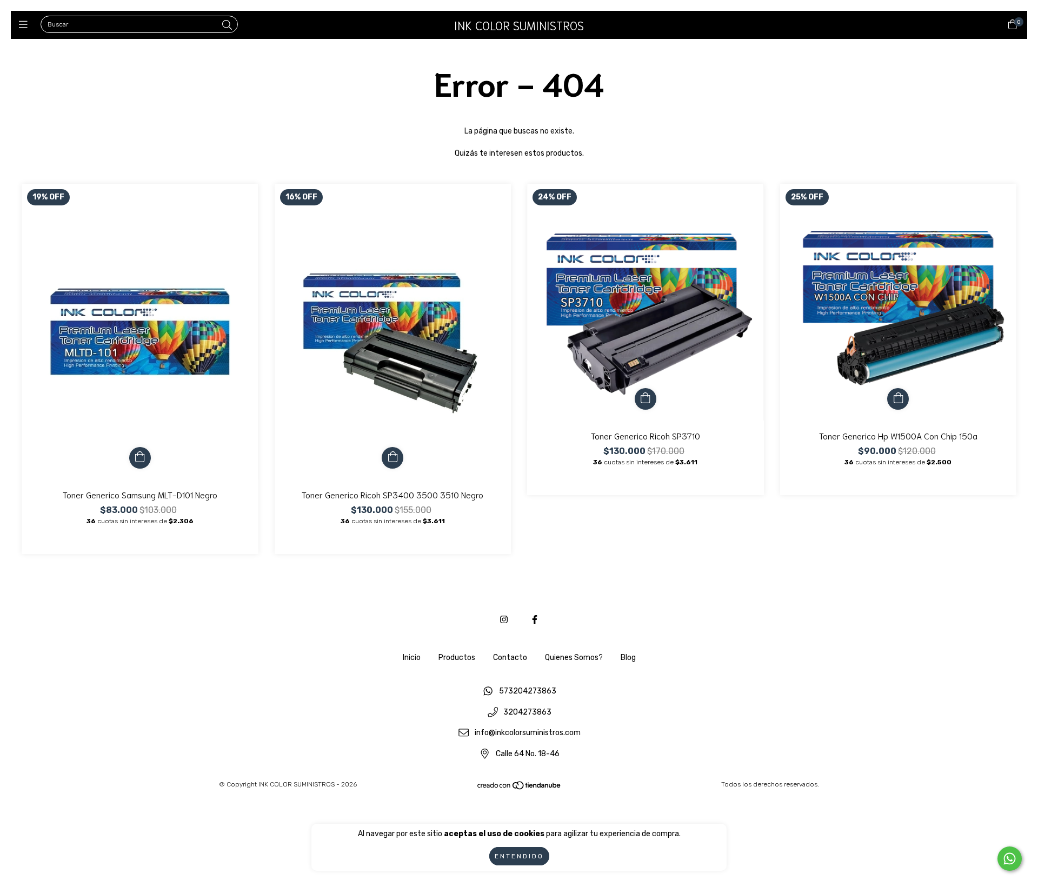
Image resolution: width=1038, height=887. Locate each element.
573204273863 (527, 691)
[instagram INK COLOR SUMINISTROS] (503, 619)
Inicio (412, 657)
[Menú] (26, 25)
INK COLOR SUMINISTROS (519, 24)
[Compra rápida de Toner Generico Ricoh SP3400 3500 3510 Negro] (392, 458)
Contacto (510, 657)
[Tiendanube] (519, 787)
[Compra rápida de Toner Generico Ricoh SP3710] (645, 399)
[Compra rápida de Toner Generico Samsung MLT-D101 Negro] (140, 458)
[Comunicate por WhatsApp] (1009, 858)
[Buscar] (227, 25)
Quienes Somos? (574, 657)
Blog (628, 657)
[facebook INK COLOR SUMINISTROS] (534, 619)
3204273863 (527, 712)
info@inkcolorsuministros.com (528, 733)
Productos (456, 657)
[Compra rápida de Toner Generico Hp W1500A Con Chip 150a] (898, 399)
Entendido (519, 856)
